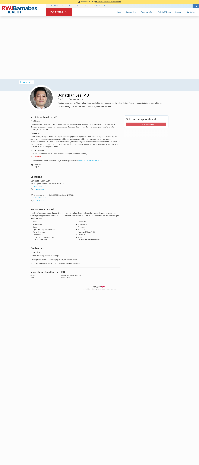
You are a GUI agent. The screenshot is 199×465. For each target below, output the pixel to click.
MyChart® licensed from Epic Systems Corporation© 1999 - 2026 (99, 289)
